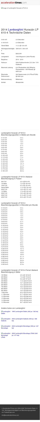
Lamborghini (15, 29)
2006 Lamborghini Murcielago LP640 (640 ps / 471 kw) (25, 334)
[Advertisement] (20, 108)
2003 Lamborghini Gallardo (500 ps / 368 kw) (24, 320)
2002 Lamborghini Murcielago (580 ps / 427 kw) (25, 327)
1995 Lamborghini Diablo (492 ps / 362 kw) (25, 311)
